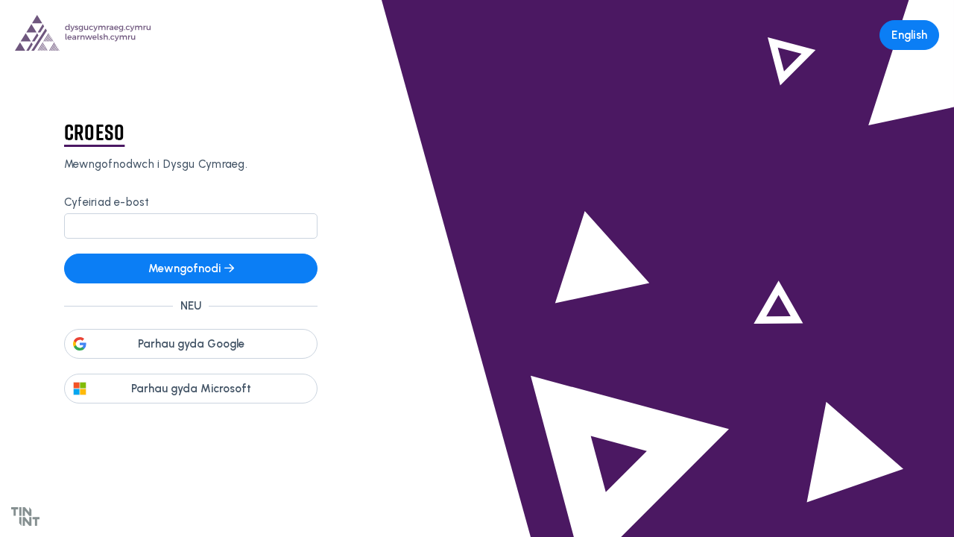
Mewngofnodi (184, 268)
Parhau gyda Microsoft (191, 388)
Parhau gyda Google (191, 344)
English (909, 35)
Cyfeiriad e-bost (107, 202)
